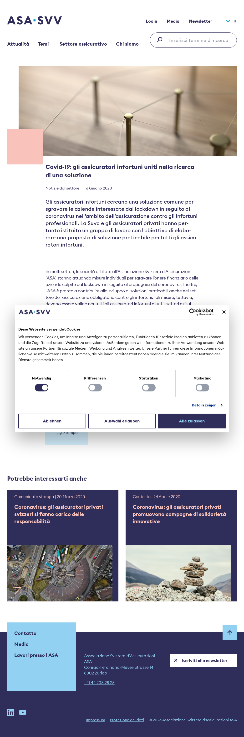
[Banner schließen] (224, 312)
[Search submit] (161, 39)
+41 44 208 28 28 (99, 682)
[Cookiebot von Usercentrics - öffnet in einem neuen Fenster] (193, 312)
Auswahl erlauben (122, 421)
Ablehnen (52, 421)
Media (173, 21)
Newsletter (200, 21)
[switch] (95, 387)
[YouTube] (22, 712)
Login (151, 21)
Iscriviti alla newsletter (204, 660)
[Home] (43, 21)
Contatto (25, 633)
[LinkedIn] (10, 712)
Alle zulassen (192, 421)
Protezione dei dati (127, 719)
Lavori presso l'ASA (36, 655)
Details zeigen (204, 405)
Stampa (70, 432)
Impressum (95, 719)
